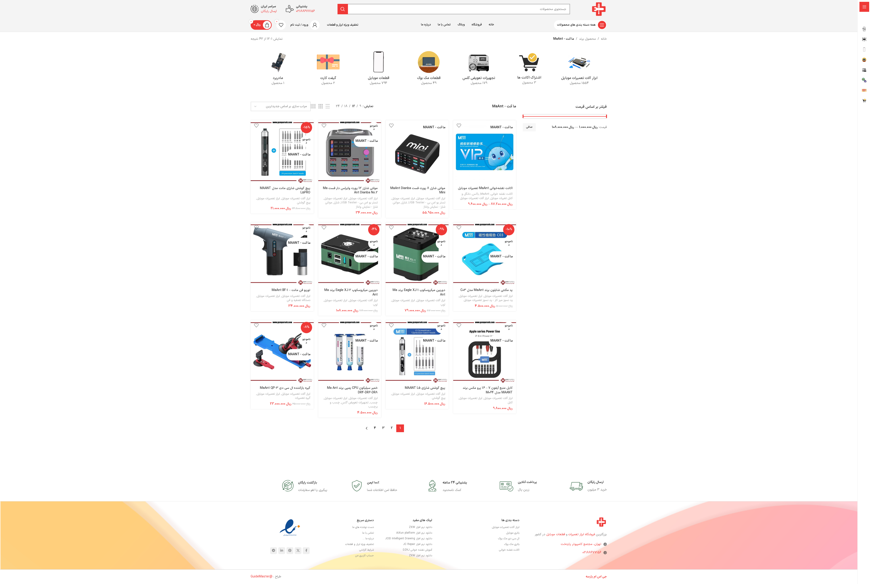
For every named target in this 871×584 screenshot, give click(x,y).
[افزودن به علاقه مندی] (459, 125)
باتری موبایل (512, 533)
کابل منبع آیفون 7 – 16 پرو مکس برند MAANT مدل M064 (488, 390)
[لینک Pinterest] (289, 550)
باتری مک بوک (511, 544)
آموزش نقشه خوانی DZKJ (417, 550)
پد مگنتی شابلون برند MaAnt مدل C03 (486, 290)
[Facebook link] (306, 550)
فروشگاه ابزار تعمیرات (582, 534)
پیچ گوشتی (303, 202)
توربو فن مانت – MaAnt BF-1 (291, 290)
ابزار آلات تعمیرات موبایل (474, 198)
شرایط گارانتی (366, 550)
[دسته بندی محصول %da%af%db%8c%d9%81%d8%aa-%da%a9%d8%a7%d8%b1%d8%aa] (328, 69)
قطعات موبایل (555, 534)
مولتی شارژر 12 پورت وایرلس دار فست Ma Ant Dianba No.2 (350, 190)
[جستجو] (343, 9)
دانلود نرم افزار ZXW (420, 527)
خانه (604, 39)
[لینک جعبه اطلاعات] (588, 486)
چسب (374, 402)
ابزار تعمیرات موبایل (403, 198)
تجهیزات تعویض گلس (354, 402)
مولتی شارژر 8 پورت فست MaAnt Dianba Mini (417, 190)
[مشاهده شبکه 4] (313, 106)
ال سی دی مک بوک (508, 539)
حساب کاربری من (364, 556)
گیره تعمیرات (302, 398)
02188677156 (591, 552)
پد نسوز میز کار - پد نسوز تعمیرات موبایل (488, 300)
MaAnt (484, 194)
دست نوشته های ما (363, 527)
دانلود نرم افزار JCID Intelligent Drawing (408, 539)
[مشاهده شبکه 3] (320, 106)
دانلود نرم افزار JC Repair (417, 544)
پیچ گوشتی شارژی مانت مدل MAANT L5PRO (285, 190)
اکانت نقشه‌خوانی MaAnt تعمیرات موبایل (485, 188)
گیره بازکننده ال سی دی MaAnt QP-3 (285, 388)
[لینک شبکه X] (298, 550)
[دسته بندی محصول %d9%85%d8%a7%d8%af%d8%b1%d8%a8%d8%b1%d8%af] (278, 69)
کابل (510, 402)
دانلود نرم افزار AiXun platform (414, 533)
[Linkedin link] (281, 550)
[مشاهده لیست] (327, 106)
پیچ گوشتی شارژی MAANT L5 (425, 388)
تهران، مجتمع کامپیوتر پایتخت (581, 544)
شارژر (404, 202)
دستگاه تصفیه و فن (298, 300)
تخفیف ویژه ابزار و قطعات (359, 544)
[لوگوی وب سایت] (599, 9)
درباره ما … (368, 539)
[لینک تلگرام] (273, 550)
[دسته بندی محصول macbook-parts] (428, 69)
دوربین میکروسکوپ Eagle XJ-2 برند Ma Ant (351, 292)
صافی (529, 127)
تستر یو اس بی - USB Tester (427, 202)
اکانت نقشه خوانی (502, 194)
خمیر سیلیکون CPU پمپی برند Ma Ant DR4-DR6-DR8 (352, 390)
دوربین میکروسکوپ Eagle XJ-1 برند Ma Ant (419, 292)
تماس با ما (368, 533)
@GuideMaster (261, 576)
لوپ (442, 305)
